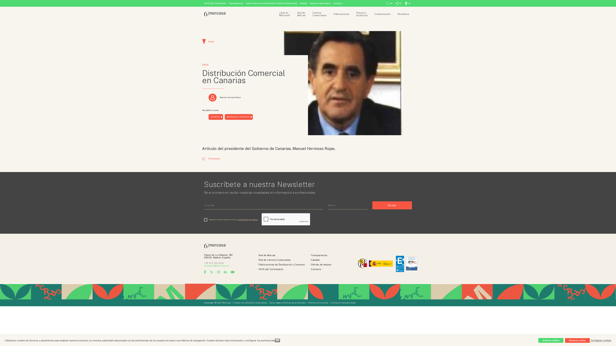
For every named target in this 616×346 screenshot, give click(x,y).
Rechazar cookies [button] (577, 340)
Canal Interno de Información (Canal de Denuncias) (271, 3)
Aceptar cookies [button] (550, 340)
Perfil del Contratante (215, 3)
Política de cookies (318, 303)
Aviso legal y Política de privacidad (288, 303)
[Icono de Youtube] (233, 272)
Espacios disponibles (320, 3)
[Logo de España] (381, 264)
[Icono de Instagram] (218, 272)
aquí (277, 340)
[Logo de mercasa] (363, 264)
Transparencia (235, 3)
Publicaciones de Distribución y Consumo (282, 264)
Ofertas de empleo (321, 264)
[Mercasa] (215, 15)
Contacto (337, 3)
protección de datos (248, 219)
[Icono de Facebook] (205, 272)
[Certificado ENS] (411, 264)
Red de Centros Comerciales (275, 260)
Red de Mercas (267, 255)
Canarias (215, 116)
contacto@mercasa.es (216, 265)
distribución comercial (238, 116)
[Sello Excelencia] (400, 264)
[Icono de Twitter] (211, 272)
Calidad (303, 3)
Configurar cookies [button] (601, 340)
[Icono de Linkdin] (225, 272)
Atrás (211, 41)
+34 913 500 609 (214, 263)
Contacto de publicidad (343, 303)
